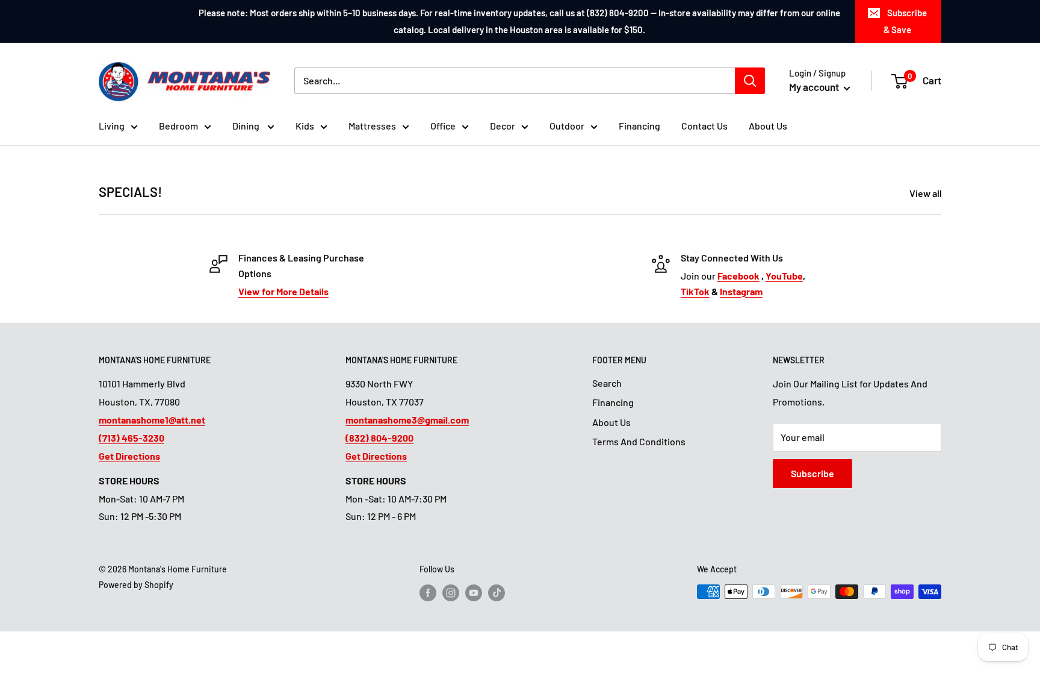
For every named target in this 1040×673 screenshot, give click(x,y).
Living (112, 125)
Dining (246, 125)
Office (443, 125)
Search (607, 383)
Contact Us (704, 125)
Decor (502, 125)
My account (815, 87)
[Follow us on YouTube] (473, 592)
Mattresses (372, 125)
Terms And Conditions (639, 441)
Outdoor (566, 125)
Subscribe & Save (905, 21)
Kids (305, 125)
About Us (768, 125)
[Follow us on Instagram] (450, 592)
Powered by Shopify (136, 585)
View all (926, 193)
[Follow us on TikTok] (496, 592)
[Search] (750, 80)
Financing (639, 125)
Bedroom (178, 125)
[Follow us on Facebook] (427, 592)
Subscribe (812, 473)
